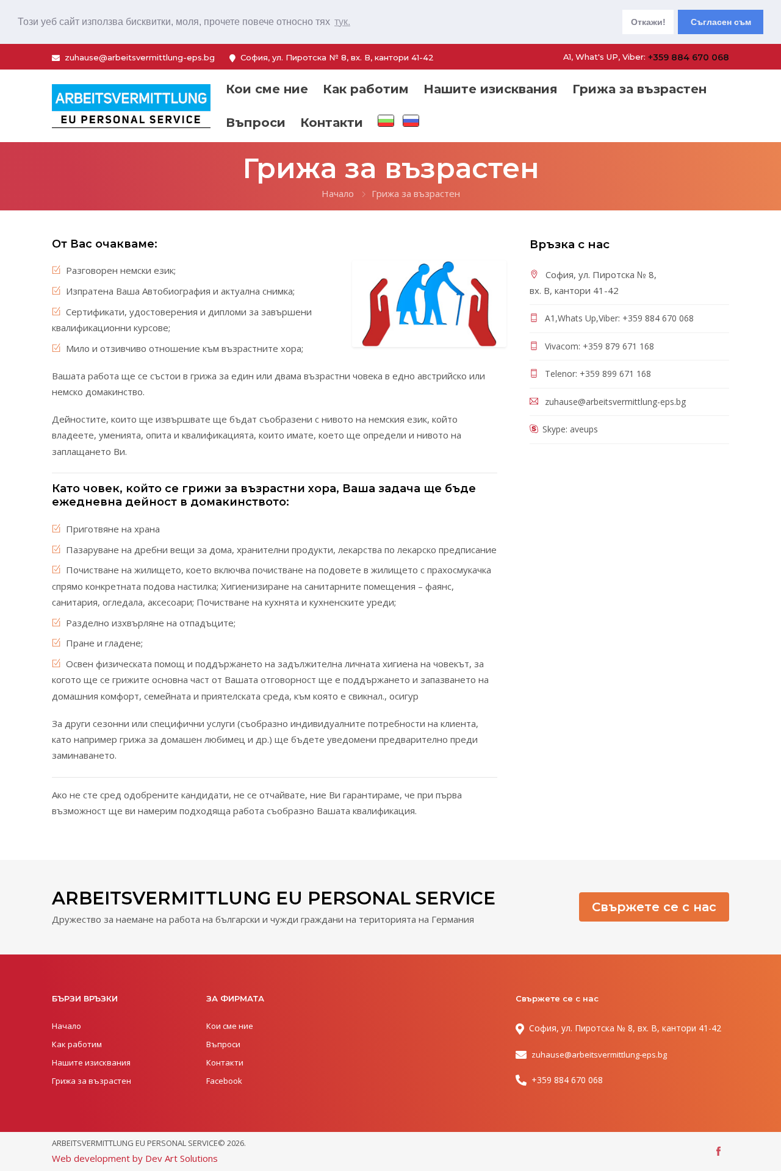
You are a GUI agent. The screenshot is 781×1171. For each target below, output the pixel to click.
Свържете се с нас (654, 907)
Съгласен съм (721, 22)
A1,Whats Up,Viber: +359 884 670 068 (618, 318)
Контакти (331, 122)
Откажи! (648, 22)
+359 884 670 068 (688, 57)
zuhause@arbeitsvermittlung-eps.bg (140, 57)
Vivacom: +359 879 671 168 (598, 346)
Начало (338, 193)
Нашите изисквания (490, 89)
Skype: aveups (570, 429)
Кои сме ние (267, 89)
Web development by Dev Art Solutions (135, 1158)
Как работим (366, 89)
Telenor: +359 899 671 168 (596, 373)
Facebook (224, 1080)
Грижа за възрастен (639, 89)
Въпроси (256, 122)
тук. (342, 21)
